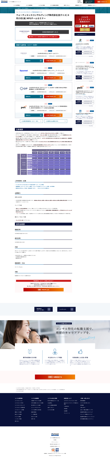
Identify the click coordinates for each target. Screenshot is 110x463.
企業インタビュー (51, 407)
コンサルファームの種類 (19, 409)
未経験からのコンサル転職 (36, 400)
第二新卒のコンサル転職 (35, 405)
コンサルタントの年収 (19, 402)
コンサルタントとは (18, 400)
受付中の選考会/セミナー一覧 (53, 400)
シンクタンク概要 (18, 418)
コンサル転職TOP (18, 8)
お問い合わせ (82, 407)
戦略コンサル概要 (18, 412)
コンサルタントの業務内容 (20, 407)
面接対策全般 (33, 412)
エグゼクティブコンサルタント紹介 (70, 400)
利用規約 (55, 439)
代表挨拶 (65, 408)
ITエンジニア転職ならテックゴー (86, 414)
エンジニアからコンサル (35, 407)
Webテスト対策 (34, 416)
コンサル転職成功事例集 (52, 405)
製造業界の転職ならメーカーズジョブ (87, 416)
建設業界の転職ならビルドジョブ (86, 412)
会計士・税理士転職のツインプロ (86, 409)
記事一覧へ (17, 421)
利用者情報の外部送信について (55, 446)
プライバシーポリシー (55, 442)
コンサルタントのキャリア (20, 405)
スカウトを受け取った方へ (85, 402)
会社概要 (65, 410)
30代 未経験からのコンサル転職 (37, 402)
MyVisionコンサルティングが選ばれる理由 (71, 403)
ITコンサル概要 (18, 416)
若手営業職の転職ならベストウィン (87, 418)
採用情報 (82, 405)
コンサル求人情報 (51, 409)
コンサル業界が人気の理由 (36, 409)
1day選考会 (50, 402)
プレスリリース (67, 413)
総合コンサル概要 (18, 414)
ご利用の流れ (66, 406)
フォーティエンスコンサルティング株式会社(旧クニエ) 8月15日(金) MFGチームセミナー (48, 8)
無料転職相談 (82, 400)
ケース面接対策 (34, 414)
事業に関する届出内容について (55, 444)
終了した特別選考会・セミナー (27, 8)
